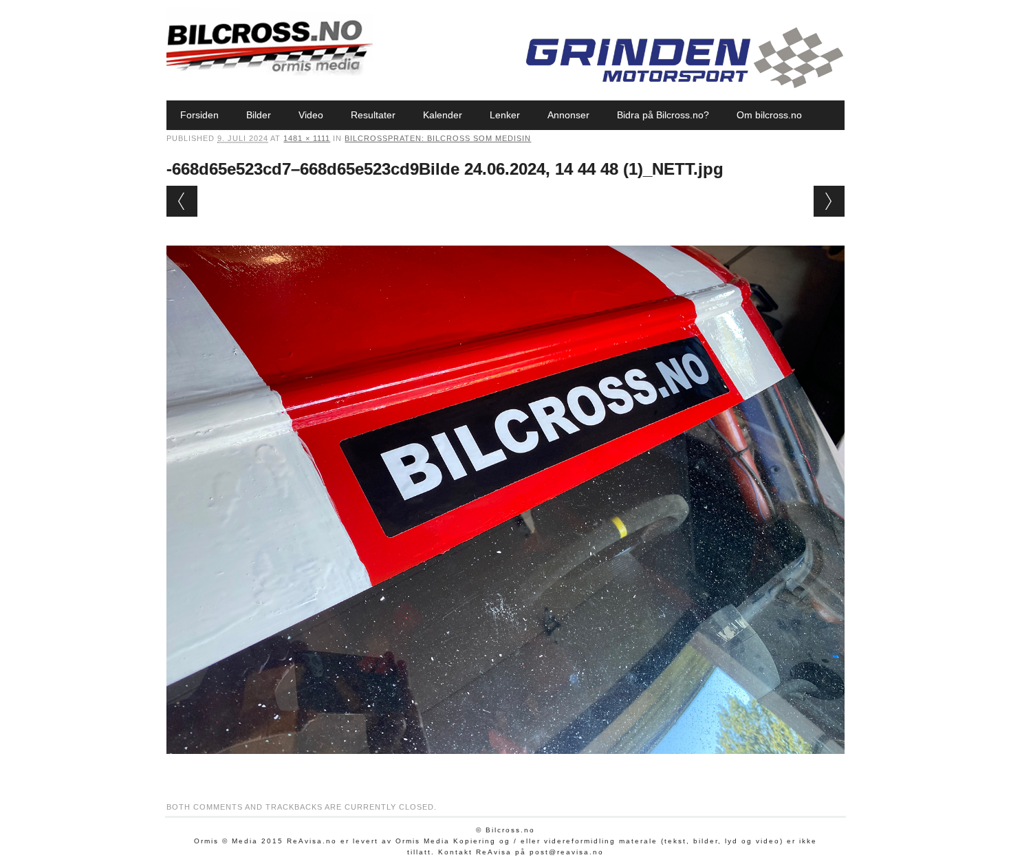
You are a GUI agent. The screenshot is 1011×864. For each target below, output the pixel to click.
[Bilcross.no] (269, 72)
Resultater (373, 114)
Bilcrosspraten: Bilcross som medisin (438, 138)
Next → (829, 201)
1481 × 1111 (306, 138)
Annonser (568, 114)
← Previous (181, 201)
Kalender (442, 114)
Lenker (505, 114)
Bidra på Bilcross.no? (663, 114)
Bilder (258, 114)
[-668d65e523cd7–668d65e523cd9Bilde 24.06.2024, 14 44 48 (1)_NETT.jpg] (505, 767)
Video (310, 114)
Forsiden (199, 114)
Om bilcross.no (769, 114)
